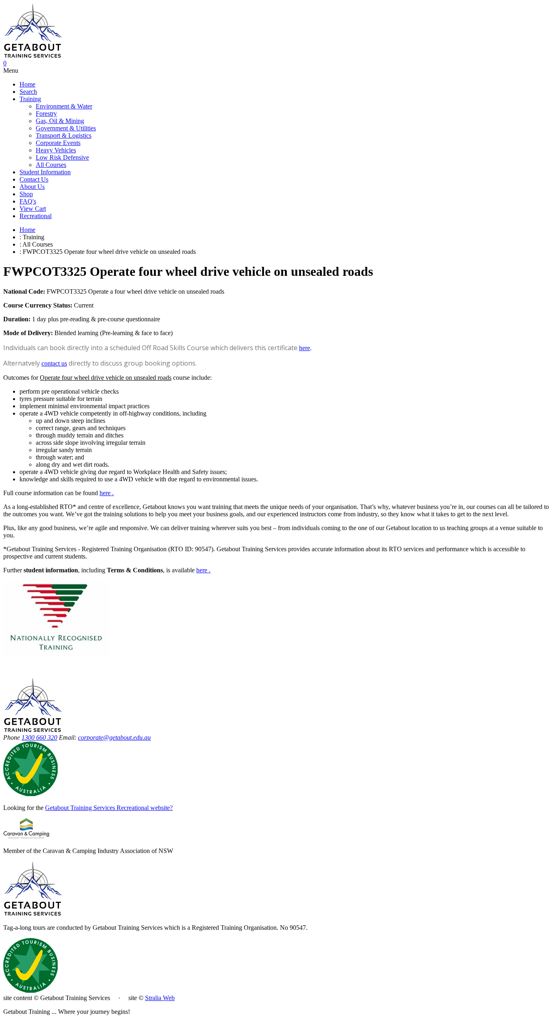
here (304, 347)
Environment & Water (64, 106)
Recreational (36, 215)
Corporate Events (58, 142)
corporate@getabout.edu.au (114, 737)
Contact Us (34, 179)
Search (28, 91)
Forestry (46, 113)
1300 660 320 (39, 737)
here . (203, 570)
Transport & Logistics (63, 135)
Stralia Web (160, 997)
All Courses (51, 164)
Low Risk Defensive (62, 157)
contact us (54, 363)
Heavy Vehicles (56, 150)
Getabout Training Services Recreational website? (109, 807)
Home (27, 84)
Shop (26, 194)
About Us (32, 186)
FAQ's (28, 201)
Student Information (45, 172)
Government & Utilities (66, 128)
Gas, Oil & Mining (60, 120)
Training (30, 98)
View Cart (33, 208)
